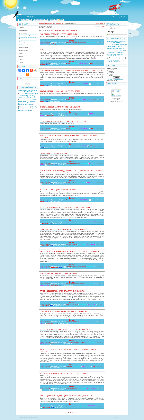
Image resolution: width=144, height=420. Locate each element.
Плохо (110, 74)
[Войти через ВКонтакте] (23, 70)
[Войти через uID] (19, 70)
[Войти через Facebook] (27, 70)
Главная (25, 20)
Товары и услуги (60, 23)
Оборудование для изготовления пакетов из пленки (63, 121)
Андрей (68, 83)
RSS (61, 20)
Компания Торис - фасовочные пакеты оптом (60, 91)
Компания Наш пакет (72, 406)
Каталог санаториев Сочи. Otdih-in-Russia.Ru (26, 109)
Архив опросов (119, 79)
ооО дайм (69, 366)
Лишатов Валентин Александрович (76, 42)
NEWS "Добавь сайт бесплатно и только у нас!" (27, 91)
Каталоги (33, 107)
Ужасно (111, 75)
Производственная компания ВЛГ (76, 283)
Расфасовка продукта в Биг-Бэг (54, 153)
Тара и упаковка (45, 42)
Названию (58, 30)
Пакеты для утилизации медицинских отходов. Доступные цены (68, 396)
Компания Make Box (72, 222)
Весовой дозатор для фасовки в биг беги (58, 190)
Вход (52, 20)
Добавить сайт (100, 23)
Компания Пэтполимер (72, 321)
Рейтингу (66, 30)
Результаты (110, 79)
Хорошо (111, 71)
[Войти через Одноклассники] (27, 74)
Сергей (68, 128)
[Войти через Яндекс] (31, 70)
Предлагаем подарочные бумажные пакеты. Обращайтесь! (66, 329)
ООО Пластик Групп (72, 304)
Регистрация (39, 20)
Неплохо (111, 72)
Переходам (73, 30)
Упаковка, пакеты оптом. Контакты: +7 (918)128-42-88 (62, 229)
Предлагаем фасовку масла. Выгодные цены (59, 273)
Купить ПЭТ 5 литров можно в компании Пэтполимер (63, 311)
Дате (52, 30)
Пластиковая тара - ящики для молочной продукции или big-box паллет (72, 171)
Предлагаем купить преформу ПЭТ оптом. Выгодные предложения (69, 251)
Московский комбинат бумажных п (76, 342)
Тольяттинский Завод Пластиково (76, 266)
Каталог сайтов (49, 23)
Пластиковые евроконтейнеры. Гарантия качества (62, 291)
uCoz (123, 418)
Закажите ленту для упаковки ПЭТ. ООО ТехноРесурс (63, 374)
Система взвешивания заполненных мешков (60, 107)
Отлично (111, 69)
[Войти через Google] (35, 70)
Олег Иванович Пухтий (73, 114)
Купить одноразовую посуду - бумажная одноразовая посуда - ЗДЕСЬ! (71, 70)
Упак (67, 146)
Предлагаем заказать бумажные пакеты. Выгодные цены (65, 207)
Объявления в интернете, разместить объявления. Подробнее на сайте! (26, 103)
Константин (69, 99)
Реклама (33, 99)
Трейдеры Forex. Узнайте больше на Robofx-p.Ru (26, 96)
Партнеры (112, 27)
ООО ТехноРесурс (71, 388)
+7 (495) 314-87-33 (71, 182)
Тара (42, 50)
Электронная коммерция (30, 93)
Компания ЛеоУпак (71, 244)
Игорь (68, 63)
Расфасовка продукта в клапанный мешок (58, 34)
